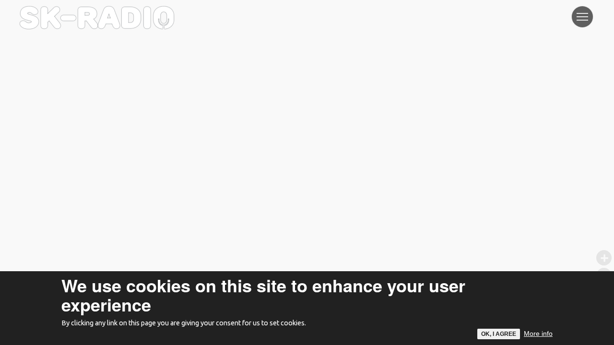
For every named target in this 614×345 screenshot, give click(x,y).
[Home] (97, 12)
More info (538, 333)
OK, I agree (498, 334)
